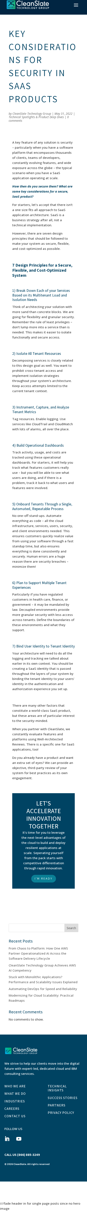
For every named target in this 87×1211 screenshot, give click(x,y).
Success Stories (62, 1098)
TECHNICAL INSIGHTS (57, 1088)
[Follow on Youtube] (19, 1139)
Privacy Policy (61, 1113)
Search (71, 928)
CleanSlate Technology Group (31, 114)
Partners (56, 1105)
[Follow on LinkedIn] (7, 1139)
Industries (14, 1101)
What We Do (15, 1094)
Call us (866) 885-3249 (22, 1154)
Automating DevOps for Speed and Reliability (43, 989)
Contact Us (15, 1116)
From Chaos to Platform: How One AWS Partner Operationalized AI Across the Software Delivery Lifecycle (38, 953)
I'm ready (44, 878)
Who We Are (15, 1086)
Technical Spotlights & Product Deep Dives (36, 117)
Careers (11, 1109)
